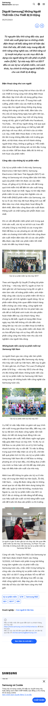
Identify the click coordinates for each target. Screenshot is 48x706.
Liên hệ (4, 679)
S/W (21, 597)
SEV (5, 601)
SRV (18, 601)
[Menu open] (44, 4)
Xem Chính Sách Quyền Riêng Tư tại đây (17, 695)
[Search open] (34, 4)
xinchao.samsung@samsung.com (24, 633)
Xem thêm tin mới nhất (23, 641)
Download (37, 26)
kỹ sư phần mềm (10, 597)
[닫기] (44, 681)
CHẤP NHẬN (39, 700)
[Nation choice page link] (39, 4)
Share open (42, 26)
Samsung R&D (32, 597)
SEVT (11, 601)
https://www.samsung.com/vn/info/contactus (20, 627)
